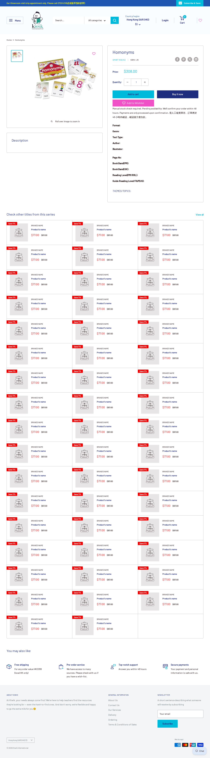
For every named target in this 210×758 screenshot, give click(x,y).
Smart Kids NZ (119, 60)
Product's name (38, 229)
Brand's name (37, 225)
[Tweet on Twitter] (190, 59)
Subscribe (167, 723)
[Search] (115, 20)
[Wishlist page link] (200, 20)
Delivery (112, 714)
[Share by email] (196, 59)
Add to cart (133, 94)
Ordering (112, 719)
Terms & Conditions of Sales (122, 724)
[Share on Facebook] (177, 59)
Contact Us (113, 705)
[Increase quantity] (144, 82)
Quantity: (117, 82)
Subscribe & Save (192, 3)
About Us (113, 700)
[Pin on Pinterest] (183, 59)
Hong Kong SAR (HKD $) (17, 740)
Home (9, 40)
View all (200, 214)
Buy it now (177, 94)
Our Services (114, 709)
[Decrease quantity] (127, 82)
